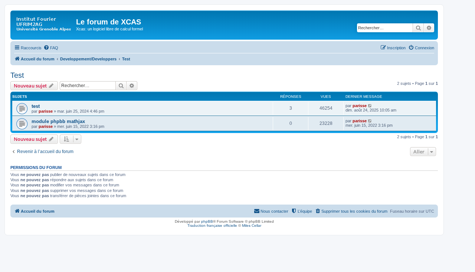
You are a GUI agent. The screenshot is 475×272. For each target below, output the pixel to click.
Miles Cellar (251, 225)
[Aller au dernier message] (370, 105)
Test (17, 75)
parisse (46, 111)
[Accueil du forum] (44, 24)
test (36, 106)
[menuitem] (50, 47)
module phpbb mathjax (58, 121)
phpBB (207, 221)
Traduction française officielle (212, 225)
